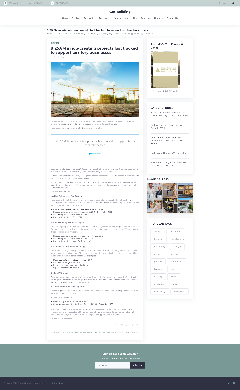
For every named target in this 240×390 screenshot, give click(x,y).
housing (158, 269)
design (177, 246)
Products (145, 18)
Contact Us (172, 18)
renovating (159, 291)
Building (76, 18)
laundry (158, 276)
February (67, 33)
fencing (174, 254)
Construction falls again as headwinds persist (72, 332)
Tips (135, 18)
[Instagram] (233, 383)
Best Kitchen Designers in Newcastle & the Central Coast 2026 (170, 164)
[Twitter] (228, 383)
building (158, 239)
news (173, 276)
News (65, 18)
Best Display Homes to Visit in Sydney (169, 153)
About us (158, 18)
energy (158, 254)
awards (157, 231)
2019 (58, 33)
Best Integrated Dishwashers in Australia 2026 (166, 126)
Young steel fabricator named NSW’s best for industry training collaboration (170, 114)
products (159, 284)
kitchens (175, 269)
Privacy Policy (58, 383)
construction (178, 239)
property (176, 284)
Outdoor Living (121, 18)
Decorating (104, 18)
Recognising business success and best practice (116, 332)
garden (158, 261)
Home (49, 33)
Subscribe (137, 365)
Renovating (89, 18)
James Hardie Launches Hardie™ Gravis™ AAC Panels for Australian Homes (167, 140)
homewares (176, 261)
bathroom (175, 231)
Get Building (120, 12)
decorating (159, 246)
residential (179, 291)
